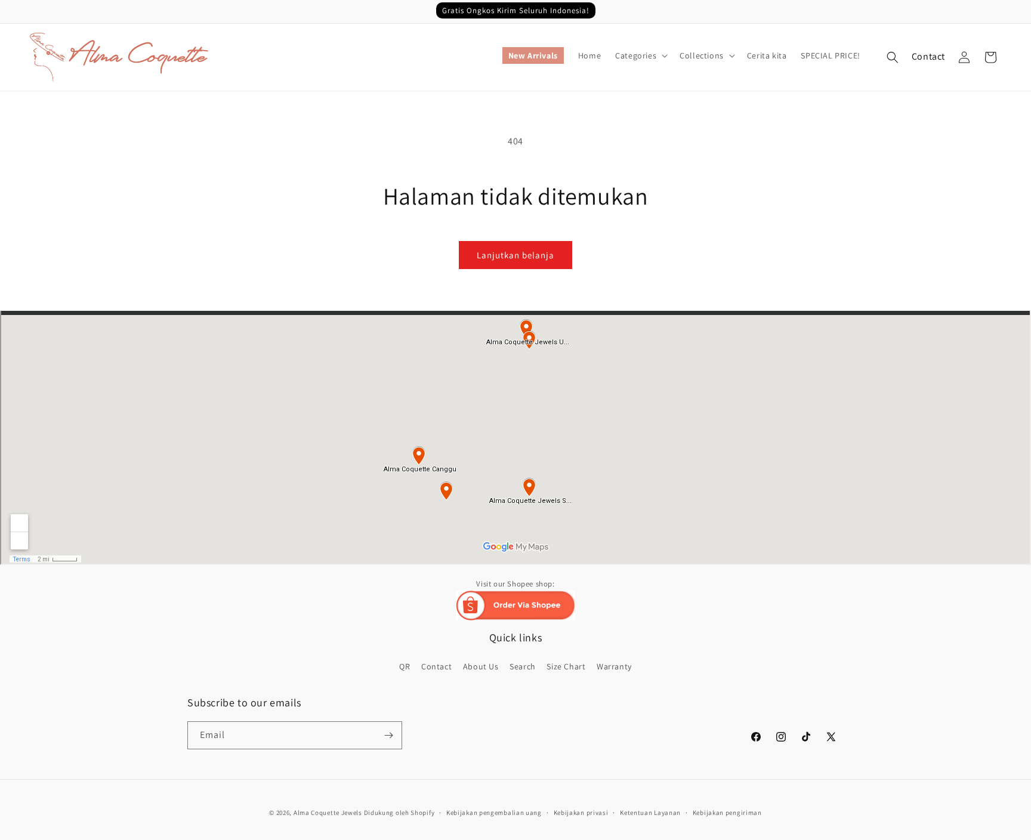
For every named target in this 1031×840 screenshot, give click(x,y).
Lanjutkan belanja (515, 255)
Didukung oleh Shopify (399, 812)
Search (523, 666)
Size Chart (566, 666)
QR (404, 666)
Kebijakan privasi (581, 812)
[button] (640, 55)
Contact (928, 56)
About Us (481, 666)
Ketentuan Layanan (650, 812)
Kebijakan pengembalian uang (494, 812)
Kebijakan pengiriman (727, 812)
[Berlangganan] (388, 735)
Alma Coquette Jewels (328, 812)
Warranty (614, 666)
